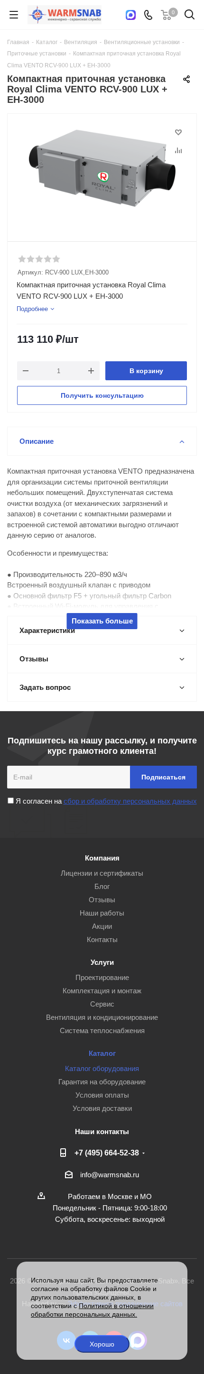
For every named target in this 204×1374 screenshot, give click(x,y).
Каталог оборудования (102, 1068)
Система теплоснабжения (102, 1030)
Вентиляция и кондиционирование (102, 1017)
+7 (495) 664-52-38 (106, 1152)
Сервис (102, 1004)
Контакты (102, 939)
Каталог (102, 1053)
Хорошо (102, 1344)
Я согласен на (105, 801)
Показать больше (102, 621)
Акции (102, 926)
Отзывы (102, 900)
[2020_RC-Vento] (102, 173)
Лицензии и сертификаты (102, 873)
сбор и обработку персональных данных (130, 801)
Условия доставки (102, 1108)
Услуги (102, 962)
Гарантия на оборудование (102, 1082)
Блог (102, 886)
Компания (102, 858)
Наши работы (102, 913)
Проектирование (102, 977)
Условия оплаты (102, 1095)
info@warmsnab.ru (109, 1175)
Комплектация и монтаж (102, 991)
